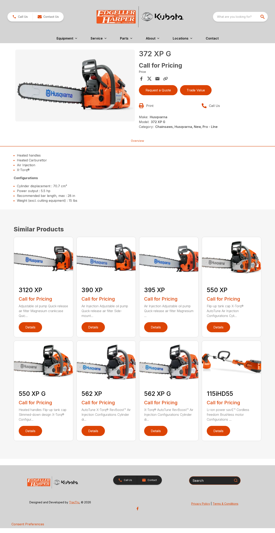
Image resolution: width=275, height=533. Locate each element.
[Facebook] (137, 508)
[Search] (235, 480)
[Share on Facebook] (141, 78)
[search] (263, 16)
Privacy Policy (200, 503)
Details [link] (30, 327)
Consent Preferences (27, 524)
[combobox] (240, 17)
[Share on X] (149, 78)
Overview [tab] (137, 140)
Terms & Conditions (225, 503)
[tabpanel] (75, 86)
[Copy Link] (165, 78)
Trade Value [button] (196, 90)
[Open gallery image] (75, 85)
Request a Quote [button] (158, 90)
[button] (20, 16)
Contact (212, 38)
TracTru (74, 502)
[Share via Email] (157, 78)
